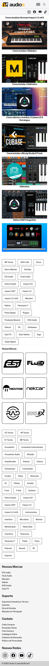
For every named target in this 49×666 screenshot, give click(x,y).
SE (19, 327)
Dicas (38, 262)
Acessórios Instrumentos (32, 447)
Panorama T (23, 305)
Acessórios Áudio (12, 454)
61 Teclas (9, 440)
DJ (6, 483)
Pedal (24, 541)
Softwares (32, 327)
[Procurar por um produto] (44, 4)
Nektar (8, 305)
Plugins (26, 313)
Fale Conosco (8, 631)
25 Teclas (9, 432)
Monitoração (10, 527)
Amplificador (10, 461)
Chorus (40, 461)
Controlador (27, 469)
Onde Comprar (8, 624)
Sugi (39, 334)
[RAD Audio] (13, 404)
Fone (7, 490)
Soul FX (8, 334)
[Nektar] (36, 379)
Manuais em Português (12, 611)
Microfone (24, 519)
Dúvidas (27, 269)
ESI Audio (9, 276)
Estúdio (30, 483)
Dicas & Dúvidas (9, 608)
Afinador (30, 454)
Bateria (26, 461)
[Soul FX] (36, 404)
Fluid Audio (25, 276)
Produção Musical (12, 320)
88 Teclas (9, 262)
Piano (37, 541)
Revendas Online (9, 628)
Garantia (5, 605)
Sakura (8, 327)
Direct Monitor (11, 269)
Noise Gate (27, 527)
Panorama (24, 534)
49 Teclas (24, 432)
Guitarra (32, 490)
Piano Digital (10, 313)
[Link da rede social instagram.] (29, 12)
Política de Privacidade (12, 641)
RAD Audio (32, 320)
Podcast (8, 548)
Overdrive (9, 534)
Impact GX (28, 284)
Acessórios (9, 447)
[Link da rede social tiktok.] (45, 12)
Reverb (22, 548)
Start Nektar (24, 334)
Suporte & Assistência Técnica (15, 602)
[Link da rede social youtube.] (40, 12)
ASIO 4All (24, 262)
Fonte (18, 490)
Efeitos (17, 483)
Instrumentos (31, 512)
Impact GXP (10, 291)
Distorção (34, 476)
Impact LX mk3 (11, 298)
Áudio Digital (10, 342)
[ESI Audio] (13, 354)
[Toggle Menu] (38, 4)
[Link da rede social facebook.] (34, 12)
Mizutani (29, 298)
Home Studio (10, 284)
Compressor (10, 469)
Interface (9, 519)
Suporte (8, 555)
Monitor (39, 519)
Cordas (8, 476)
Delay (20, 476)
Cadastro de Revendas (12, 637)
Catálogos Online (9, 634)
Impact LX (27, 291)
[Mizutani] (13, 379)
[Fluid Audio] (36, 354)
